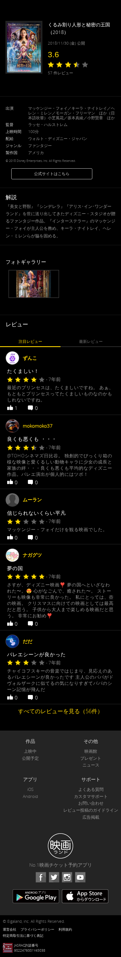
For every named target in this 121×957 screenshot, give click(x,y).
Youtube (80, 877)
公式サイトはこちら (52, 173)
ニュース (90, 765)
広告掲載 (90, 817)
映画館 (90, 751)
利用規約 (65, 929)
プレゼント (90, 758)
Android (30, 796)
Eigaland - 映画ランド (60, 846)
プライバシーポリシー (37, 929)
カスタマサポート (91, 796)
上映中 (30, 751)
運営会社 (9, 929)
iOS (30, 789)
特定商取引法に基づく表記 (23, 935)
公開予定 (30, 758)
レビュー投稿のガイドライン (90, 810)
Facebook (40, 877)
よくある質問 (91, 789)
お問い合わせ (91, 803)
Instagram (67, 877)
